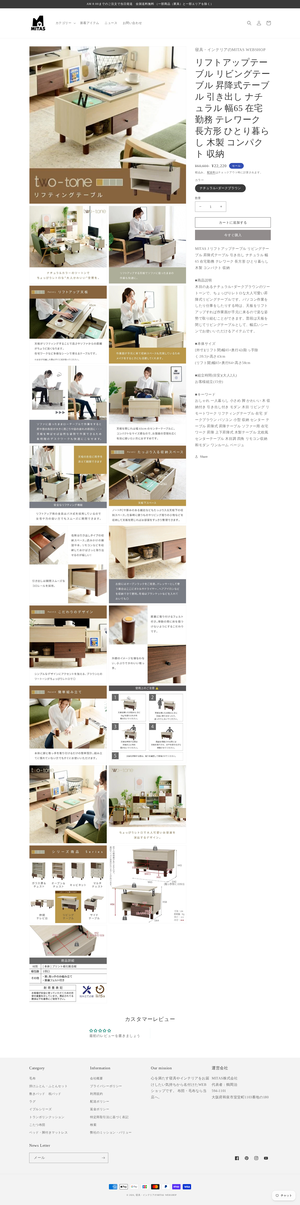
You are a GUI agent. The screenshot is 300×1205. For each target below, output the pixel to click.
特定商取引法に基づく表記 (109, 1117)
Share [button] (204, 456)
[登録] (103, 1158)
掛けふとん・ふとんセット (48, 1086)
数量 (198, 197)
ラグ (32, 1101)
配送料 (211, 172)
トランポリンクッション (47, 1117)
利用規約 (96, 1093)
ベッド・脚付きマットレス (48, 1132)
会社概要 (96, 1078)
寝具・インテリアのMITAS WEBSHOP (156, 1195)
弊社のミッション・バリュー (111, 1132)
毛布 (32, 1078)
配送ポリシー (99, 1101)
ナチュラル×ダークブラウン (220, 188)
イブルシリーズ (40, 1109)
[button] (65, 23)
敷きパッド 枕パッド (45, 1093)
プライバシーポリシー (106, 1086)
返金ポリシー (99, 1109)
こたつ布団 (37, 1124)
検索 (93, 1124)
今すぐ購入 (233, 235)
